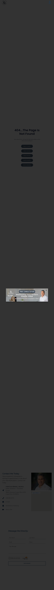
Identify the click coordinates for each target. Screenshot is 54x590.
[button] (46, 290)
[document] (27, 295)
